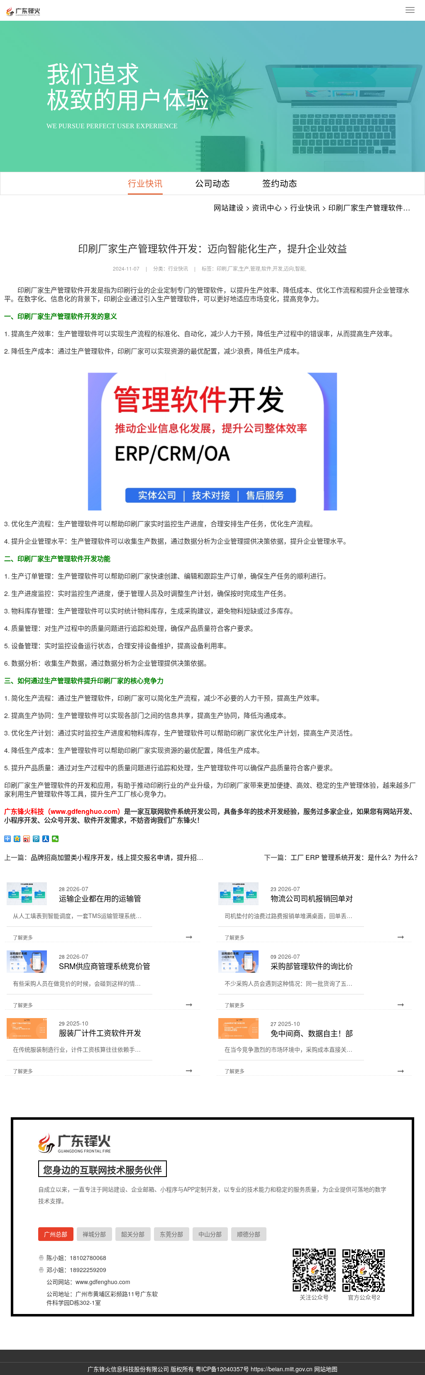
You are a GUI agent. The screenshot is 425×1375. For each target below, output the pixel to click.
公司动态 (212, 183)
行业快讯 (145, 183)
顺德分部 (248, 1234)
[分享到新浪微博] (26, 838)
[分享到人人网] (45, 838)
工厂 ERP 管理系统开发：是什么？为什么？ (356, 857)
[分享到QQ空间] (17, 838)
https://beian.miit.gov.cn (282, 1369)
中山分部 (210, 1234)
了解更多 (23, 937)
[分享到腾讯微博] (36, 838)
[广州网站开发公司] (24, 10)
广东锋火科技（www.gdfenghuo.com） (64, 811)
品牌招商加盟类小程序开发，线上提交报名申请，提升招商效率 (124, 857)
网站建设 (229, 207)
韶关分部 (132, 1234)
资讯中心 (267, 207)
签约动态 (279, 183)
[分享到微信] (55, 838)
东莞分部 (171, 1234)
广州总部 (55, 1234)
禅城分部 (94, 1234)
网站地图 (325, 1369)
